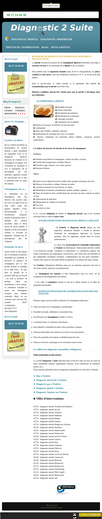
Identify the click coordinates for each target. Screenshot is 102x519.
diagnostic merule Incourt (50, 409)
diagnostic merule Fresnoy (50, 421)
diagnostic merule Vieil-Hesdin (52, 469)
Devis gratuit (60, 47)
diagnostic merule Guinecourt (51, 457)
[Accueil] (7, 39)
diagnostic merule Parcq (49, 451)
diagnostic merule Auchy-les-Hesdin (54, 454)
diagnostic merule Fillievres (51, 448)
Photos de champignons (22, 47)
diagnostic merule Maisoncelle (52, 475)
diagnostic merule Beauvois (51, 460)
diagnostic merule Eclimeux (51, 412)
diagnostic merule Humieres (51, 427)
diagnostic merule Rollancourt (52, 433)
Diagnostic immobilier (56, 39)
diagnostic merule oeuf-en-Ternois (53, 436)
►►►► (22, 114)
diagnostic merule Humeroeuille (52, 430)
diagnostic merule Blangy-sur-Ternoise (55, 424)
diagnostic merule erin (48, 478)
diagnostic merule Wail (49, 442)
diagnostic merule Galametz (51, 445)
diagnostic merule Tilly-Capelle (52, 472)
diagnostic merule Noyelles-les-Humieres (56, 406)
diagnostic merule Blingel (50, 418)
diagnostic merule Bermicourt (51, 463)
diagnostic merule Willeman (51, 415)
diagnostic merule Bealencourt (52, 466)
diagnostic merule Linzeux (50, 439)
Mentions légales (52, 505)
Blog (45, 47)
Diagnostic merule (24, 39)
